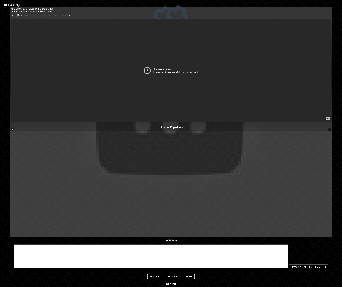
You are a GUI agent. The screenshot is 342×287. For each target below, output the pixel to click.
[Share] (12, 129)
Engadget (176, 127)
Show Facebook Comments (311, 267)
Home (189, 276)
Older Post (174, 276)
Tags (330, 130)
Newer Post (156, 276)
